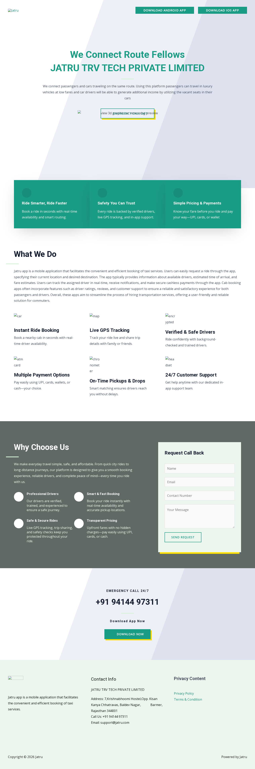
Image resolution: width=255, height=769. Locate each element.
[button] (164, 10)
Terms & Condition (188, 699)
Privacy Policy (184, 693)
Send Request (183, 537)
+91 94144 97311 (127, 602)
